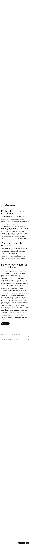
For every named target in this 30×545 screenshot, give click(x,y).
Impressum (16, 336)
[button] (21, 543)
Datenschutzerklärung (24, 336)
